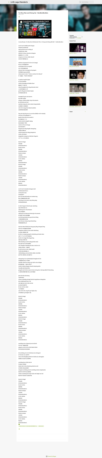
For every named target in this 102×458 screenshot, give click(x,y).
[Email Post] (19, 424)
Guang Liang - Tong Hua (74, 93)
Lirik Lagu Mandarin (19, 2)
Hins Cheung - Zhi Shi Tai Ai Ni (75, 106)
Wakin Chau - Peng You (73, 79)
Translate (79, 38)
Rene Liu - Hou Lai (72, 53)
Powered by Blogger (51, 456)
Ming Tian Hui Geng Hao (74, 66)
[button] (19, 17)
